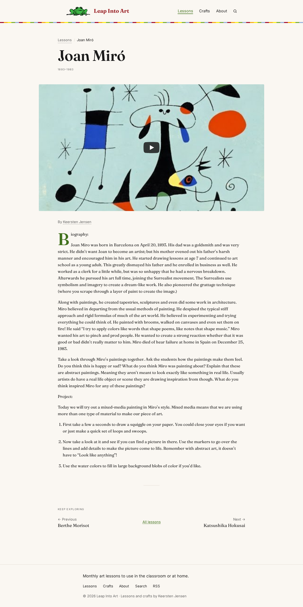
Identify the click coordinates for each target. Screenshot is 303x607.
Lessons (185, 11)
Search (141, 586)
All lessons (152, 522)
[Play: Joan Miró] (151, 147)
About (221, 11)
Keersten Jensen (77, 222)
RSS (156, 586)
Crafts (204, 11)
